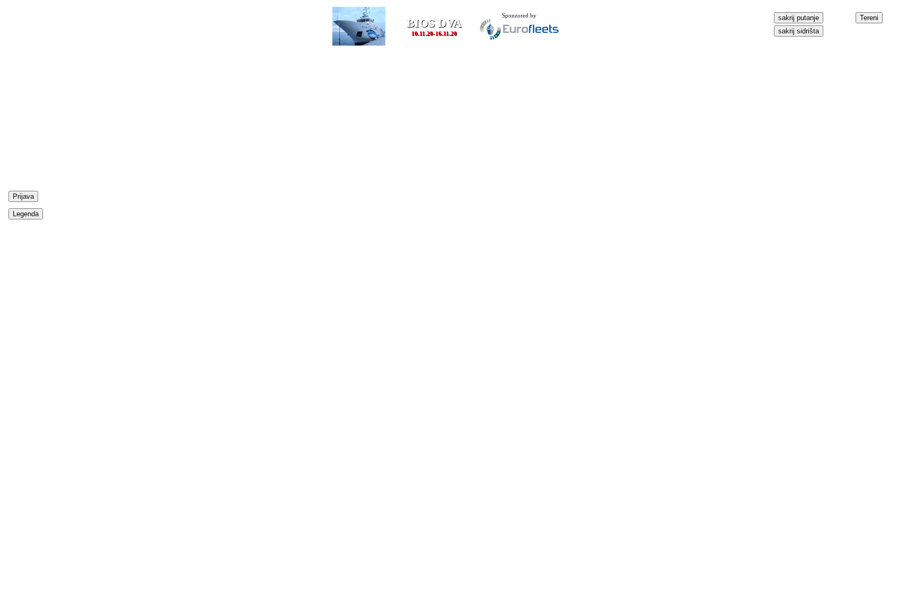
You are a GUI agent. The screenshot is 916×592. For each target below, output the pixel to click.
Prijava (23, 196)
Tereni (869, 18)
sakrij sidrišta (798, 31)
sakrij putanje (798, 18)
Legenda (26, 214)
